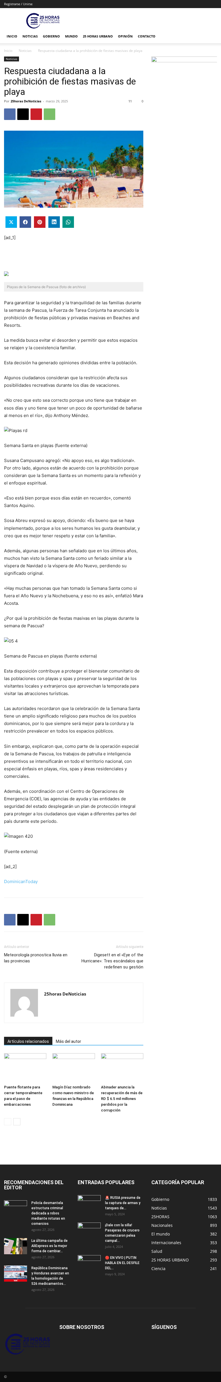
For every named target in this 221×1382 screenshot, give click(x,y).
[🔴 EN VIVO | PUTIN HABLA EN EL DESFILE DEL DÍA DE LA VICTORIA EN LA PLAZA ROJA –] (89, 1263)
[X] (23, 114)
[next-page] (16, 1121)
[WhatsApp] (49, 114)
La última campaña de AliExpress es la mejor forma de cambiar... (49, 1246)
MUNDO (71, 36)
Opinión (125, 36)
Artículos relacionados (28, 1041)
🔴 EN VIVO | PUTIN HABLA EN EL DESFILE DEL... (122, 1263)
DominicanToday (21, 881)
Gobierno (51, 36)
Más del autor (68, 1041)
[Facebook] (10, 114)
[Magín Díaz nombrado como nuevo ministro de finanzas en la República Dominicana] (73, 1067)
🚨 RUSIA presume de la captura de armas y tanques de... (122, 1203)
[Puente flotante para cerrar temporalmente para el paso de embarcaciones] (25, 1067)
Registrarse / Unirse (18, 4)
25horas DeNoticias (26, 101)
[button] (210, 36)
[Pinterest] (36, 114)
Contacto (146, 36)
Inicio (12, 36)
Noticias (30, 36)
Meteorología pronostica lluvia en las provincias (35, 958)
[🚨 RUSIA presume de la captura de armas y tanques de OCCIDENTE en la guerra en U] (89, 1203)
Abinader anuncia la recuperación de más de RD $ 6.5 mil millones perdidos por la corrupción (121, 1098)
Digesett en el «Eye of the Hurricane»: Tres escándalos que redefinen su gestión (112, 961)
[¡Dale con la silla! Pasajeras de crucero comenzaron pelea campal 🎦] (89, 1231)
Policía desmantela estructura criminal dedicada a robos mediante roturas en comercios (48, 1213)
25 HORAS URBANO (98, 36)
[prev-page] (7, 1121)
